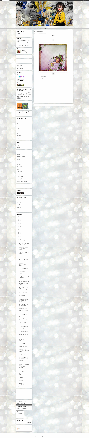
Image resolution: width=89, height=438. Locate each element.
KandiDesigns (19, 145)
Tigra (17, 133)
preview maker (22, 98)
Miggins (18, 169)
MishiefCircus (19, 207)
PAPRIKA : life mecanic (22, 275)
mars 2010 (20, 381)
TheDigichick (19, 416)
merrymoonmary (49, 436)
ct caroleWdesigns (26, 92)
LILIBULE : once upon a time (23, 291)
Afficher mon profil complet (25, 52)
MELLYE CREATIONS (22, 306)
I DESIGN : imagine (22, 318)
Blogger (55, 436)
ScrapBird (18, 209)
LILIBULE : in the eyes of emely (23, 319)
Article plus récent (37, 104)
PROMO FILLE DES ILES (23, 322)
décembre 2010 (21, 240)
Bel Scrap (18, 154)
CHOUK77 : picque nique (22, 344)
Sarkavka (18, 131)
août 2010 (20, 374)
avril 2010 (20, 380)
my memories (23, 97)
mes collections (23, 95)
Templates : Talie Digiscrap (21, 179)
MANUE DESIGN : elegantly (23, 310)
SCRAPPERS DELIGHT (22, 349)
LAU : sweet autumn (22, 338)
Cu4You (18, 199)
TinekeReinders (19, 135)
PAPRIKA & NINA (22, 354)
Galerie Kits (18, 33)
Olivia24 (18, 126)
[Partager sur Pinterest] (45, 76)
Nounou (18, 125)
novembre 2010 (21, 242)
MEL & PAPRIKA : (22, 271)
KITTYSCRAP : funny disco (23, 245)
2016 (19, 230)
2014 (19, 233)
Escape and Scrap (19, 92)
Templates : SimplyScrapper (21, 178)
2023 (19, 220)
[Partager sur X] (43, 76)
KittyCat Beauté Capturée (20, 114)
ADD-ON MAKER (20, 68)
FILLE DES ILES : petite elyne (23, 247)
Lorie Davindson (19, 166)
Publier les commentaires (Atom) (55, 107)
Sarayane (18, 130)
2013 (19, 235)
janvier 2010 (21, 384)
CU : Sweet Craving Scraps (21, 156)
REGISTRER (29, 45)
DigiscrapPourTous (19, 413)
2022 (19, 222)
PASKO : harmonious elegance (23, 268)
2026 (19, 216)
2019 (19, 226)
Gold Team (18, 161)
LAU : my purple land (22, 295)
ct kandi (25, 93)
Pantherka (18, 128)
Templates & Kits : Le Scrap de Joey (22, 181)
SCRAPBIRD (21, 347)
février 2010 (21, 383)
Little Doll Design (19, 164)
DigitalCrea (18, 205)
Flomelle (18, 121)
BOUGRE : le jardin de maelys (23, 331)
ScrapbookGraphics (20, 210)
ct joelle (22, 93)
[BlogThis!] (42, 76)
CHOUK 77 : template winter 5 (23, 292)
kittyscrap (23, 50)
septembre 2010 (21, 373)
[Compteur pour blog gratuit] (21, 403)
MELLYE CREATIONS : (22, 263)
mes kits (23, 96)
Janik (17, 123)
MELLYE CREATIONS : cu (23, 314)
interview (27, 94)
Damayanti (18, 159)
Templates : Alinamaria (20, 176)
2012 (19, 236)
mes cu (28, 95)
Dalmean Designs (19, 200)
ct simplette (29, 93)
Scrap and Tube (19, 174)
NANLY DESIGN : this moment (23, 299)
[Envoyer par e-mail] (41, 76)
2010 (19, 239)
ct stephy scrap (21, 94)
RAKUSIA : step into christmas (23, 259)
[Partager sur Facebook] (44, 76)
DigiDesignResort (19, 204)
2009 (19, 386)
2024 (19, 219)
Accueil (53, 104)
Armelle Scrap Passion (20, 120)
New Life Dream (19, 171)
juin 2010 (20, 377)
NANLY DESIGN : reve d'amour (24, 334)
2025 (19, 217)
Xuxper (18, 138)
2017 (19, 229)
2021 (19, 223)
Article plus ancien (69, 104)
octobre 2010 (21, 371)
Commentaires (20, 429)
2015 (19, 232)
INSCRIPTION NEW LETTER (21, 45)
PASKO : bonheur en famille (23, 289)
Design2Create (19, 202)
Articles (19, 428)
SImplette (18, 147)
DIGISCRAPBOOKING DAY (23, 346)
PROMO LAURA (21, 328)
